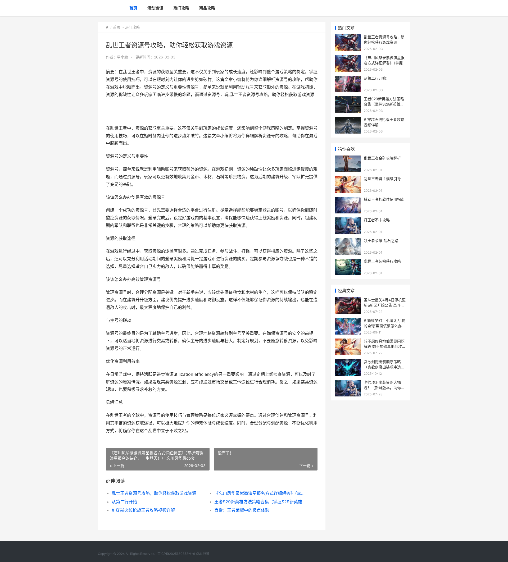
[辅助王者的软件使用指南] (348, 200)
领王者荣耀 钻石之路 (381, 240)
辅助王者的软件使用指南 (384, 199)
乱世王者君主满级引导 (382, 178)
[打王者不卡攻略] (348, 220)
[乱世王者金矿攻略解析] (348, 159)
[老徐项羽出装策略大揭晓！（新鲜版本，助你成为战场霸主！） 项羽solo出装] (348, 383)
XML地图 (202, 554)
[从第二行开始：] (348, 79)
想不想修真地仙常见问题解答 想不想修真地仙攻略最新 (385, 346)
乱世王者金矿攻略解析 (382, 158)
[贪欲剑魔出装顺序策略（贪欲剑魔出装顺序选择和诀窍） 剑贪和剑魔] (348, 362)
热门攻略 (181, 8)
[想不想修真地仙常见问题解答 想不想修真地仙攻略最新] (348, 342)
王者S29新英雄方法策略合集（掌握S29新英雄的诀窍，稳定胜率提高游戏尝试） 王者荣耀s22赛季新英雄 (260, 501)
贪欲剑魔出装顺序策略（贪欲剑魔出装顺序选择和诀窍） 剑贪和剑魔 (384, 366)
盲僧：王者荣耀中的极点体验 (241, 510)
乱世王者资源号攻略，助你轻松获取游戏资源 (154, 493)
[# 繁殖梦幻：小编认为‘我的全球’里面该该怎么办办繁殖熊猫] (348, 321)
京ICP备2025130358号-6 (176, 554)
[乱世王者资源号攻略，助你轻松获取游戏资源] (348, 37)
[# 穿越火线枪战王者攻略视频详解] (348, 120)
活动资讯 (155, 8)
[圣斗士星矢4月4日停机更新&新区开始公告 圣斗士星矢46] (348, 300)
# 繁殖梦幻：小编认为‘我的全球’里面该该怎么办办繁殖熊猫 (384, 325)
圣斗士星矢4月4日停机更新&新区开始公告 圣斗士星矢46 (385, 305)
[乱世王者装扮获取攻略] (348, 262)
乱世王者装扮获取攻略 (382, 261)
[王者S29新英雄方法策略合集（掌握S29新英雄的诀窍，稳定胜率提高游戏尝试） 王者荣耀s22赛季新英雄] (348, 99)
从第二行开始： (126, 501)
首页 (133, 8)
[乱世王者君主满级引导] (348, 179)
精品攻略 (207, 8)
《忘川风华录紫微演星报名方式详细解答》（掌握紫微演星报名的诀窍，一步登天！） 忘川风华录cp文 (260, 493)
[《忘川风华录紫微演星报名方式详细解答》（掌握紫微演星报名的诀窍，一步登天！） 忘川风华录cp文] (348, 58)
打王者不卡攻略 (377, 220)
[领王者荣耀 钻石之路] (348, 241)
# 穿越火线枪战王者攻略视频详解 (143, 510)
